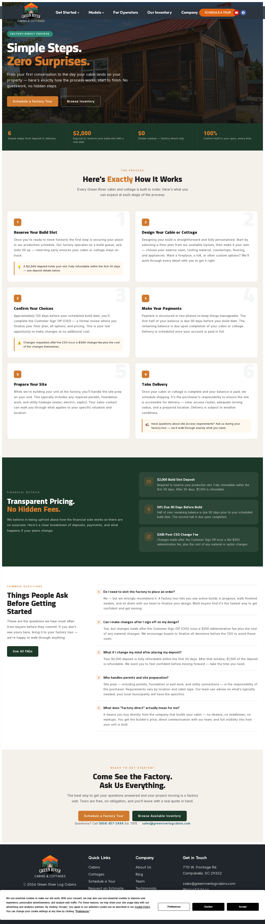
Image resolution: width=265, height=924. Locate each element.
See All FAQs (23, 651)
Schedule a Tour (218, 12)
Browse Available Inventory (159, 816)
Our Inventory (159, 12)
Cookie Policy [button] (142, 907)
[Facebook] (243, 13)
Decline (208, 906)
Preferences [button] (82, 911)
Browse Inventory (81, 101)
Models (95, 12)
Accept (243, 906)
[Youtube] (236, 13)
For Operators (125, 12)
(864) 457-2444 (111, 823)
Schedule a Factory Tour (32, 101)
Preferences (174, 906)
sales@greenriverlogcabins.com (166, 823)
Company (189, 12)
